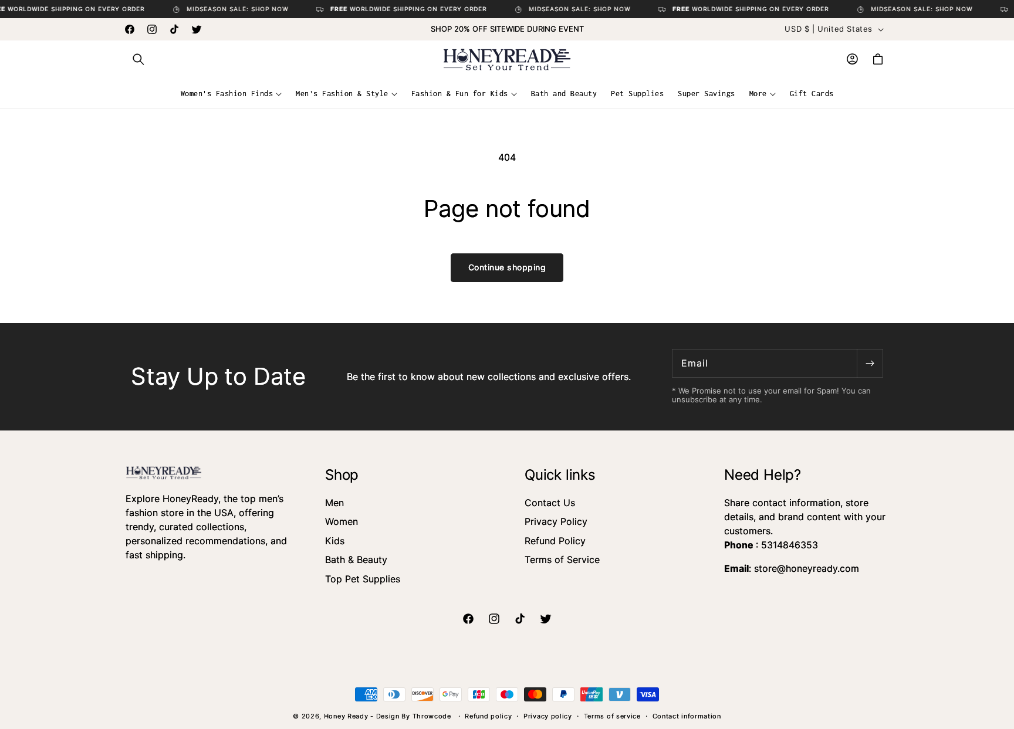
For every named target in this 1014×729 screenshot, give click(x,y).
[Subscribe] (870, 363)
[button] (138, 59)
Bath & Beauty (356, 559)
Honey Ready (346, 716)
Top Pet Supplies (362, 579)
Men (334, 502)
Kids (334, 541)
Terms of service (612, 716)
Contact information (687, 716)
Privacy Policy (556, 521)
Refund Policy (555, 541)
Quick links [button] (560, 474)
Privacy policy (547, 716)
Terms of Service (562, 559)
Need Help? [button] (762, 474)
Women (341, 521)
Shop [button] (342, 474)
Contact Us (550, 502)
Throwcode (433, 716)
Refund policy (488, 716)
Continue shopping (507, 267)
